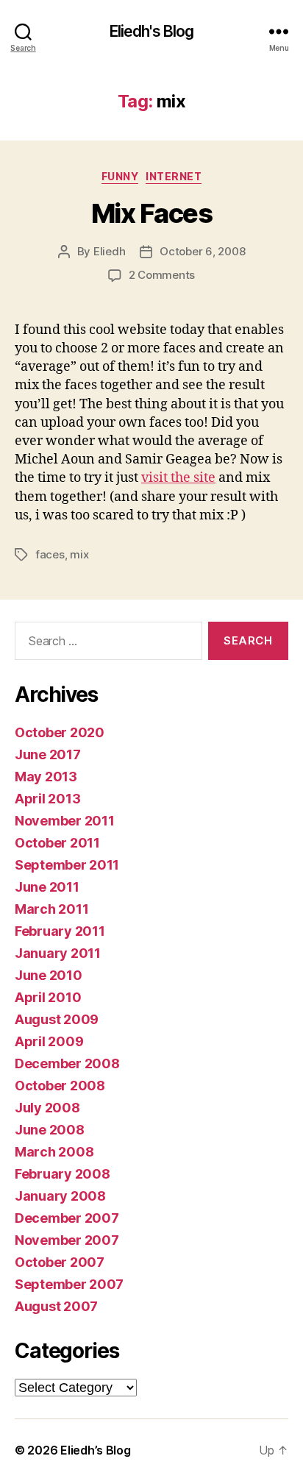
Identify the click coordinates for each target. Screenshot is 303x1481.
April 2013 (47, 798)
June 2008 (50, 1129)
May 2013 (46, 776)
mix (79, 554)
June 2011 (47, 887)
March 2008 (54, 1151)
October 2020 (59, 732)
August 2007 (56, 1306)
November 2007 (67, 1240)
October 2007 (59, 1262)
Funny (120, 176)
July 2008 (47, 1107)
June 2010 (48, 975)
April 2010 (48, 997)
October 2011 (57, 842)
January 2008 (60, 1196)
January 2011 (58, 953)
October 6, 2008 (202, 251)
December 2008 (67, 1063)
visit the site (178, 477)
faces (50, 554)
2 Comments (162, 275)
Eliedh (109, 251)
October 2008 (60, 1085)
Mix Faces (152, 213)
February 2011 (60, 931)
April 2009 (49, 1041)
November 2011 (65, 820)
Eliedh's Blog (152, 31)
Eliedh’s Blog (95, 1450)
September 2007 (69, 1284)
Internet (174, 176)
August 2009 (57, 1019)
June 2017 (48, 754)
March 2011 (51, 909)
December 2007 (67, 1218)
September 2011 (67, 865)
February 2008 (62, 1174)
